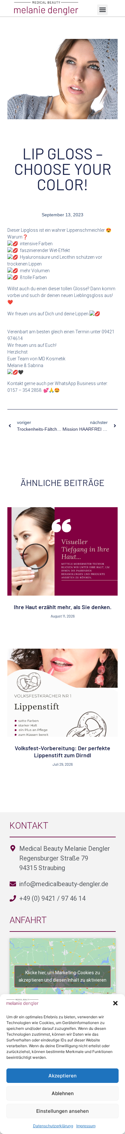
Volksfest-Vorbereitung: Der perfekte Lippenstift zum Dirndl (62, 751)
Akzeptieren (62, 1076)
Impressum (86, 1125)
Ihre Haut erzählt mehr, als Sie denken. (63, 606)
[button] (115, 1003)
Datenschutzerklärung (53, 1125)
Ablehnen (63, 1093)
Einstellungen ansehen (62, 1111)
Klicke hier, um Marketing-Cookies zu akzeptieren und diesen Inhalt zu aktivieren (62, 976)
